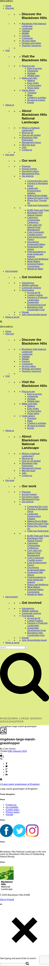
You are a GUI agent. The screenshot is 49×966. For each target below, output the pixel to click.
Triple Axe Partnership (38, 205)
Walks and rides (29, 78)
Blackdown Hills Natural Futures (35, 214)
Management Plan (30, 173)
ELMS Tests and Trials (38, 210)
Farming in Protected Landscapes (37, 298)
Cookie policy (12, 810)
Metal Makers (33, 261)
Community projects (31, 288)
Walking (31, 80)
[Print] (1, 779)
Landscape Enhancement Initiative (34, 190)
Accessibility (12, 807)
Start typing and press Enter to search (18, 958)
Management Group (31, 142)
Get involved (11, 271)
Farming (26, 36)
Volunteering (28, 283)
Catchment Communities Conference (33, 220)
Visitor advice (28, 90)
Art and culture (29, 41)
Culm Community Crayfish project (35, 233)
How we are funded (31, 135)
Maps (30, 95)
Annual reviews (29, 169)
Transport (31, 93)
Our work (9, 155)
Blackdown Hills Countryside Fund (36, 308)
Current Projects (29, 178)
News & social (12, 317)
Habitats (26, 31)
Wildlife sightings (30, 285)
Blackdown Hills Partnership (29, 138)
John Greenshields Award (34, 314)
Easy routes (33, 83)
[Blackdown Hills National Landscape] (0, 324)
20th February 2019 (17, 751)
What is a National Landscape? (30, 129)
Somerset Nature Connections (35, 265)
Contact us (27, 150)
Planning (26, 166)
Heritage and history (31, 43)
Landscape (27, 28)
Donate (25, 312)
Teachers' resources (31, 45)
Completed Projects (31, 208)
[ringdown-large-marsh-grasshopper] (0, 726)
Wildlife (25, 33)
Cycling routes (34, 85)
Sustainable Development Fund (36, 303)
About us (9, 105)
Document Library (30, 171)
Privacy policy (13, 812)
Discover (9, 8)
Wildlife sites (33, 76)
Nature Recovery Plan (38, 198)
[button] (6, 1)
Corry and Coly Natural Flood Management (34, 227)
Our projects (27, 176)
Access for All (33, 292)
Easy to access (34, 68)
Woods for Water (35, 269)
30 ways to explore (36, 100)
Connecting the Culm (37, 181)
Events (30, 102)
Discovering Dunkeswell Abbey (36, 243)
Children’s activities (36, 97)
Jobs (24, 147)
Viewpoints (32, 71)
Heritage (31, 73)
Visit (7, 50)
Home (8, 6)
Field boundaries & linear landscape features (36, 254)
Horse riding (33, 88)
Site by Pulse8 (7, 899)
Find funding (28, 290)
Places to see (28, 66)
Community (27, 38)
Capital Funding (35, 295)
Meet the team (28, 145)
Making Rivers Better (37, 195)
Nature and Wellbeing (37, 259)
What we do (27, 133)
